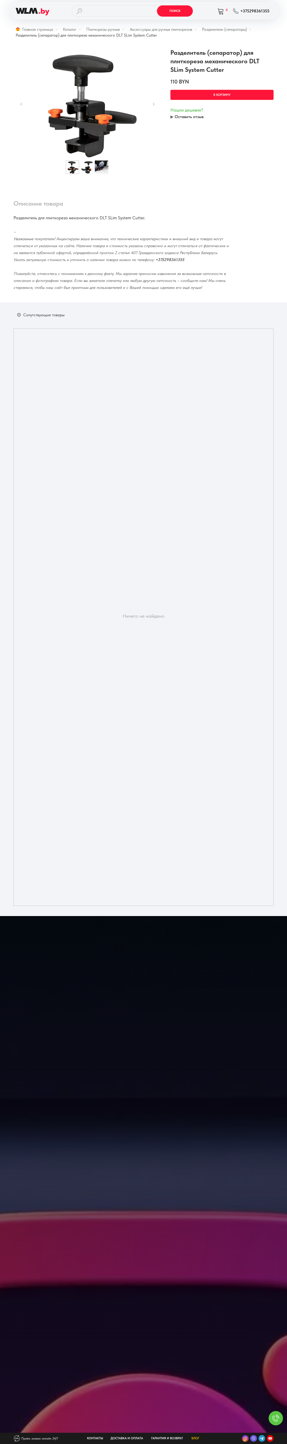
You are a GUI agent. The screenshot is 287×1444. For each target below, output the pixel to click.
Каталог (69, 29)
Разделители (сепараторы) (224, 29)
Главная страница (37, 29)
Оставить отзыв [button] (189, 116)
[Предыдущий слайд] (21, 104)
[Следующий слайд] (153, 104)
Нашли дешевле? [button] (186, 110)
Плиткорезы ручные (103, 29)
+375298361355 (169, 259)
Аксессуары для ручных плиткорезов (161, 29)
